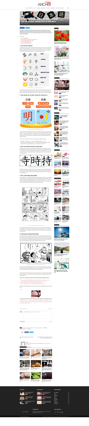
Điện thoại (56, 399)
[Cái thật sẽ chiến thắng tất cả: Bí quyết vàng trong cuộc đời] (22, 402)
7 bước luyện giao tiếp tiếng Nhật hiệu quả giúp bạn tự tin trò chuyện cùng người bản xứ (35, 280)
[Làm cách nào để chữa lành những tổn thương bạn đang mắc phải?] (57, 217)
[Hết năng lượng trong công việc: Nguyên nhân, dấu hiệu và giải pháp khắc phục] (61, 263)
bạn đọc (28, 274)
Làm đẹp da (32, 355)
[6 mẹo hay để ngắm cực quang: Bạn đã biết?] (56, 117)
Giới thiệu (44, 416)
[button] (68, 8)
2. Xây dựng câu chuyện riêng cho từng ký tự (29, 39)
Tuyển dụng (53, 416)
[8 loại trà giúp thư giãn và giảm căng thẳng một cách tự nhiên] (56, 122)
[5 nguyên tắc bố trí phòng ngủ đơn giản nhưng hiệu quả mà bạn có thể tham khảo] (47, 352)
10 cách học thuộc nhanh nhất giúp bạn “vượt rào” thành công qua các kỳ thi (33, 281)
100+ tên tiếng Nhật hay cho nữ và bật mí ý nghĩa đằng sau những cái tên (33, 283)
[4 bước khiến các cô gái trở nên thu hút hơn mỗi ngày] (57, 154)
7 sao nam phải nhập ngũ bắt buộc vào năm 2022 (26, 337)
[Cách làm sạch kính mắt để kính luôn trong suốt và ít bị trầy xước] (25, 352)
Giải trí (55, 396)
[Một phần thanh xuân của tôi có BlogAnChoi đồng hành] (57, 191)
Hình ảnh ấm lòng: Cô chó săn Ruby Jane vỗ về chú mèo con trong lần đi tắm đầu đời (45, 337)
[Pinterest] (57, 412)
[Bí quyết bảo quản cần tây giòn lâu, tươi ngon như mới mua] (36, 375)
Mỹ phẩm (55, 395)
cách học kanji (24, 327)
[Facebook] (55, 412)
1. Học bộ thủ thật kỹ (24, 38)
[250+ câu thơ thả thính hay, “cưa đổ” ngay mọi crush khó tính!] (65, 154)
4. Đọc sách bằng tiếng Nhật (26, 41)
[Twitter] (62, 412)
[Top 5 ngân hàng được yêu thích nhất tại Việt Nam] (56, 144)
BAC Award (65, 416)
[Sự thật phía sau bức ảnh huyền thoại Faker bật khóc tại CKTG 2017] (47, 375)
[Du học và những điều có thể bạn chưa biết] (65, 171)
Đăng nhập (50, 308)
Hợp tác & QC (57, 416)
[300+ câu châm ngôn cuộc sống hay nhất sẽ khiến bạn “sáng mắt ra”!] (56, 100)
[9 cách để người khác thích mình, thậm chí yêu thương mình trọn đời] (65, 217)
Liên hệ (68, 416)
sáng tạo (27, 135)
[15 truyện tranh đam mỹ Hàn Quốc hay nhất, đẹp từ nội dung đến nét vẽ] (62, 85)
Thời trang (21, 355)
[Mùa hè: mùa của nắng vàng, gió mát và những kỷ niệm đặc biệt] (61, 232)
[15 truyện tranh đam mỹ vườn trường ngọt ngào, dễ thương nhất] (56, 92)
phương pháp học (45, 327)
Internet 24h (56, 402)
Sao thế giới (56, 392)
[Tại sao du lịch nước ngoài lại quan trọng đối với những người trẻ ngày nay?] (57, 163)
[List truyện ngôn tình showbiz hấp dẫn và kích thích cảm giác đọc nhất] (57, 208)
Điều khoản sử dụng (48, 416)
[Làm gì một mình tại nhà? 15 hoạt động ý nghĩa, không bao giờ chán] (22, 393)
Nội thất (43, 355)
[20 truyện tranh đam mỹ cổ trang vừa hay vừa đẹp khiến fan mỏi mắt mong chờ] (56, 108)
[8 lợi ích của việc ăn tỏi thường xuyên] (25, 375)
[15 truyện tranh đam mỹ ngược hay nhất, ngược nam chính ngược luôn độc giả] (56, 103)
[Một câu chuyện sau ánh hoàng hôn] (57, 171)
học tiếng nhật (40, 327)
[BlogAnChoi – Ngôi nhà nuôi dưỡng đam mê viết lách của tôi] (57, 182)
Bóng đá (55, 400)
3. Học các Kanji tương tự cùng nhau (27, 40)
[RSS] (60, 412)
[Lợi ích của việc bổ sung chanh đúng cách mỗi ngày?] (36, 363)
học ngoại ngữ (35, 327)
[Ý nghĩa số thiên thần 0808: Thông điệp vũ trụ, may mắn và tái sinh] (22, 398)
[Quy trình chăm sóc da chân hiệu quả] (36, 352)
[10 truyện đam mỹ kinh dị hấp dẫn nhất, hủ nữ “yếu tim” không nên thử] (57, 200)
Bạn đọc (22, 16)
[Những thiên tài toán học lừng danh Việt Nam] (65, 163)
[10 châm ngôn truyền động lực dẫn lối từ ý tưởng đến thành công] (56, 139)
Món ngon (55, 403)
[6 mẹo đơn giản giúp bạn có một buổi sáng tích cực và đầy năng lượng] (61, 67)
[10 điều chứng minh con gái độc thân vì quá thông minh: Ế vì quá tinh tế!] (65, 208)
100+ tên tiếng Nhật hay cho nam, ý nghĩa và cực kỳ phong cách (31, 282)
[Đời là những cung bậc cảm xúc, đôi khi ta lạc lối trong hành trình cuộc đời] (61, 247)
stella (27, 342)
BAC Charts (61, 416)
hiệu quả (32, 327)
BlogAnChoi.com (35, 411)
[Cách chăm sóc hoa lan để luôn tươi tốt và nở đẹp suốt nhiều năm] (61, 51)
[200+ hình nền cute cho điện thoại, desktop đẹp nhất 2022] (56, 96)
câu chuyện (28, 327)
